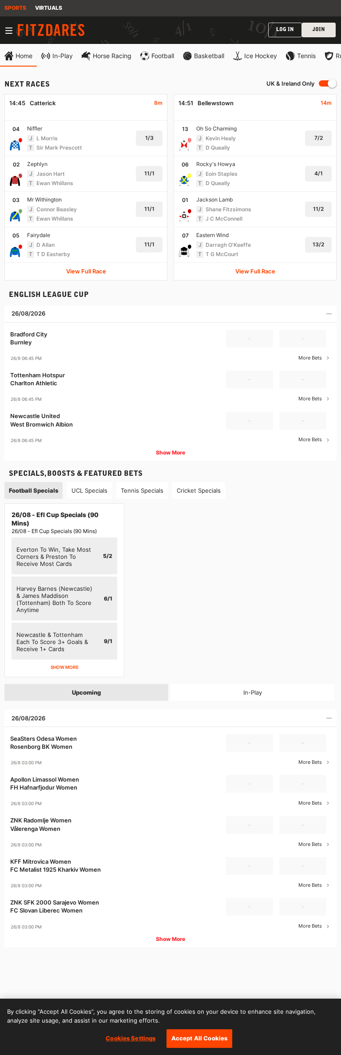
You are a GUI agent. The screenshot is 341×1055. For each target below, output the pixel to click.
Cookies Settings (130, 1038)
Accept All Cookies (199, 1038)
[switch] (328, 83)
